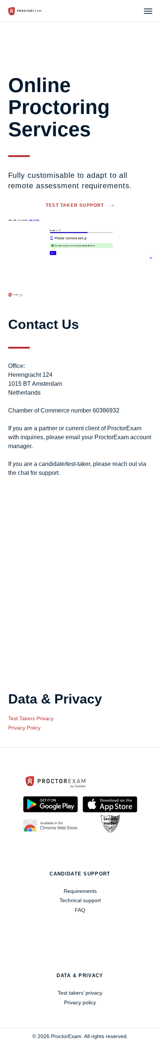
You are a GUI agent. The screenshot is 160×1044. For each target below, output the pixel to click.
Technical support (80, 900)
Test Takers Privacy (31, 718)
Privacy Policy (24, 728)
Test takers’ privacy (80, 993)
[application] (80, 258)
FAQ (80, 910)
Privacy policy (80, 1002)
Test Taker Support (76, 205)
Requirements (80, 891)
